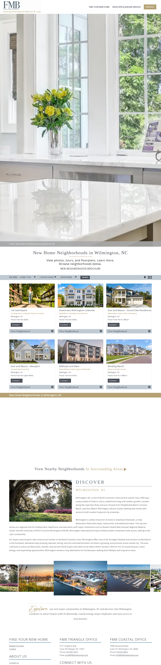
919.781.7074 (72, 652)
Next (155, 578)
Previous (5, 578)
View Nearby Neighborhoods (79, 469)
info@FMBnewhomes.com (76, 655)
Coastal (12, 649)
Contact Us (14, 663)
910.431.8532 (122, 652)
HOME (11, 244)
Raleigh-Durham (16, 646)
